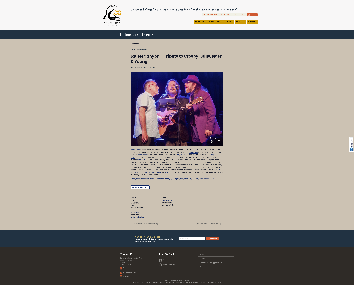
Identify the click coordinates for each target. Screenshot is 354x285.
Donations (203, 267)
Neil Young (169, 172)
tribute (142, 217)
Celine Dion (193, 152)
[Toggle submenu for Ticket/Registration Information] (223, 22)
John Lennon (143, 155)
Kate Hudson (142, 160)
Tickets (202, 258)
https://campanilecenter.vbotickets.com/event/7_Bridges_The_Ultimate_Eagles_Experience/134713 (172, 179)
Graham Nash (155, 172)
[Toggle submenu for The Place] (244, 22)
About (202, 254)
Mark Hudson (136, 150)
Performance (135, 212)
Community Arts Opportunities (211, 263)
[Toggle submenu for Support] (256, 22)
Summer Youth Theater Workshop (209, 224)
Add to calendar (140, 187)
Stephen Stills (142, 172)
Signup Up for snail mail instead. (146, 241)
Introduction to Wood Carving (147, 224)
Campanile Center (167, 200)
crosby (133, 217)
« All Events (135, 43)
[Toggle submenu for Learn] (232, 22)
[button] (212, 238)
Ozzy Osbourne (182, 155)
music (137, 217)
